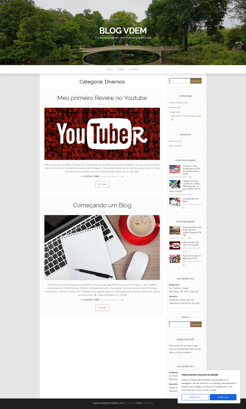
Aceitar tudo (223, 397)
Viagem (173, 112)
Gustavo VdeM (92, 176)
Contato (134, 69)
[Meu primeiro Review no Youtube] (102, 133)
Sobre (121, 69)
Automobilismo (176, 102)
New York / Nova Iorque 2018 (186, 116)
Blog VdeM (123, 31)
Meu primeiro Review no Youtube (102, 97)
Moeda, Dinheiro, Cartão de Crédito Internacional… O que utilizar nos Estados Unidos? (185, 186)
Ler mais (102, 184)
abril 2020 (174, 141)
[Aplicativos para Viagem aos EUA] (175, 258)
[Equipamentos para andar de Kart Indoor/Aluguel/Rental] (175, 230)
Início (110, 69)
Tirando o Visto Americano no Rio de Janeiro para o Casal (191, 170)
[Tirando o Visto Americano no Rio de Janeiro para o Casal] (175, 169)
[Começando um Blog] (102, 247)
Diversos (101, 104)
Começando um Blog (102, 205)
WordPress (129, 403)
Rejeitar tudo (195, 397)
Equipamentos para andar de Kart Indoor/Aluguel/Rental (192, 231)
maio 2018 (174, 146)
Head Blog (148, 403)
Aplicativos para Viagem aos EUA (192, 257)
